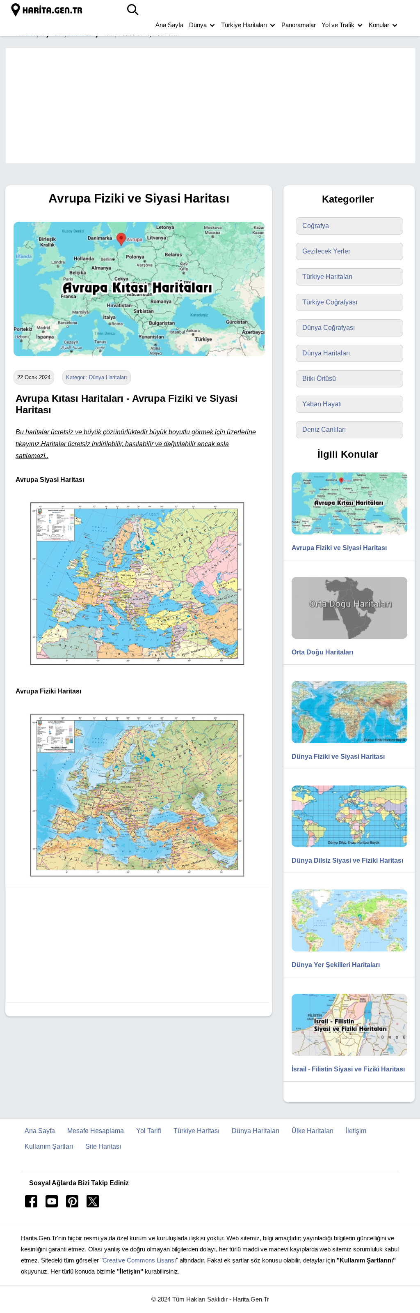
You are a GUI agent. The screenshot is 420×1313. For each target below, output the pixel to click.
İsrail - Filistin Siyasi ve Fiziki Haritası (348, 1069)
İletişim (356, 1130)
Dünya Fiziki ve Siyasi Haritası (338, 756)
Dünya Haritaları (326, 353)
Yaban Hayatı (322, 404)
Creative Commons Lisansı (139, 1260)
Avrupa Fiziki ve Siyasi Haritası (339, 547)
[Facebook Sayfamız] (31, 1205)
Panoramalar (298, 24)
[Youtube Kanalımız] (52, 1205)
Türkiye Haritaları (244, 24)
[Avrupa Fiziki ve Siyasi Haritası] (137, 362)
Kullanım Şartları (49, 1146)
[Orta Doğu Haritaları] (345, 640)
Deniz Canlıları (324, 429)
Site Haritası (103, 1146)
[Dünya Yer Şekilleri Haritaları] (345, 953)
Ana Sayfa (169, 24)
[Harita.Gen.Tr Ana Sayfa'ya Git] (47, 10)
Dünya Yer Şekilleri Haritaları (336, 964)
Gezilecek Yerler (326, 251)
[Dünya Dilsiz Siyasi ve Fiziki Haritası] (345, 848)
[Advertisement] (206, 105)
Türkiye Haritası (196, 1130)
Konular (379, 24)
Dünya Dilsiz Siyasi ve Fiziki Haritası (347, 860)
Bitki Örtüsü (319, 378)
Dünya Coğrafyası (328, 327)
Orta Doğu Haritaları (322, 652)
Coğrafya (315, 225)
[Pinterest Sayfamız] (72, 1205)
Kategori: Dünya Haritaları (96, 377)
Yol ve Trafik (338, 24)
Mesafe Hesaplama (95, 1130)
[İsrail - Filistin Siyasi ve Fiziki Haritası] (345, 1057)
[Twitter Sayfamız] (93, 1205)
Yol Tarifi (148, 1130)
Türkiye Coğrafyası (329, 302)
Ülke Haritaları (312, 1130)
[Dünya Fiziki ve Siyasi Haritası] (345, 745)
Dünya (198, 24)
